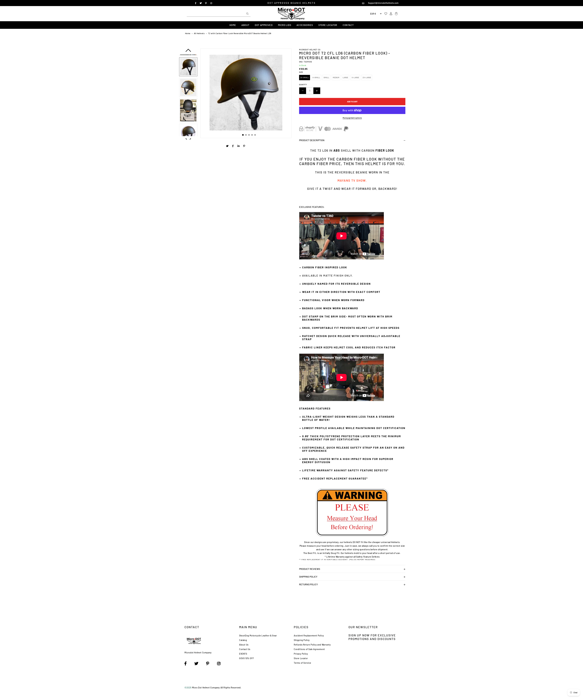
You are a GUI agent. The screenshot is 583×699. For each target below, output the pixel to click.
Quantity (303, 84)
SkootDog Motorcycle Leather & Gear (258, 635)
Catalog (243, 640)
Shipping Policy (308, 576)
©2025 (188, 687)
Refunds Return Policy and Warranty (312, 644)
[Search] (247, 14)
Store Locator (327, 24)
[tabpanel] (246, 93)
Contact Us (244, 649)
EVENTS (243, 653)
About (245, 24)
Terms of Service (302, 663)
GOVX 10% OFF (246, 658)
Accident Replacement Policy (309, 635)
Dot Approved (264, 24)
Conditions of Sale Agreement (309, 649)
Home (232, 24)
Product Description (311, 140)
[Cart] (396, 14)
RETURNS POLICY (308, 584)
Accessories (305, 24)
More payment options (352, 118)
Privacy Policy (301, 653)
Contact (348, 24)
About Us (244, 644)
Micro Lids (284, 24)
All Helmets (199, 33)
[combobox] (219, 14)
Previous (188, 51)
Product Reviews (309, 568)
